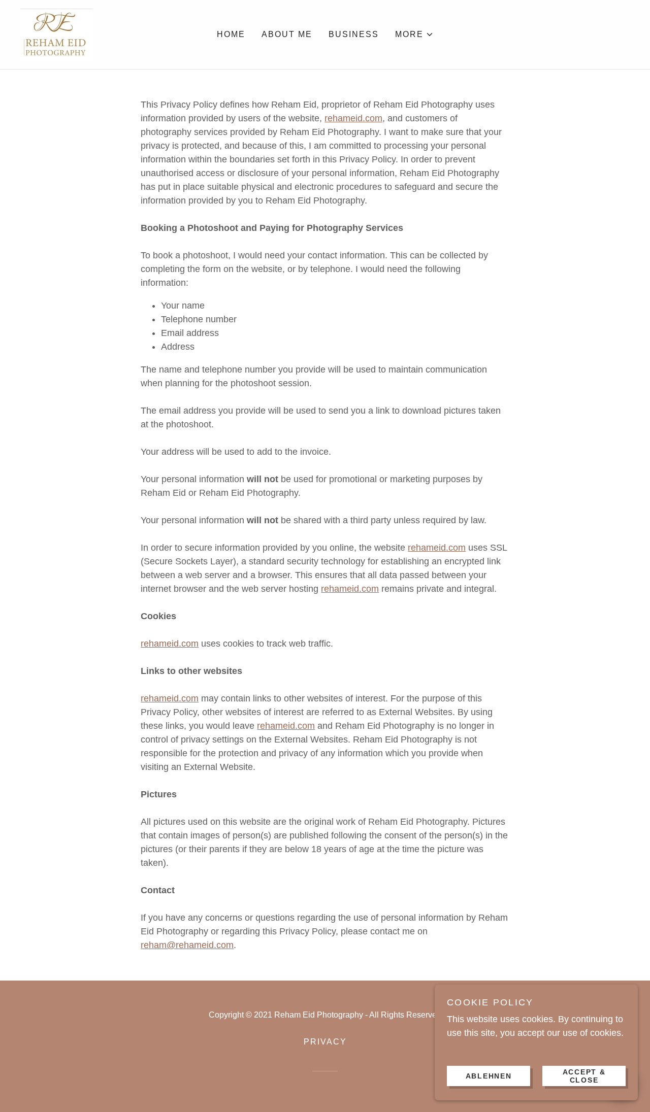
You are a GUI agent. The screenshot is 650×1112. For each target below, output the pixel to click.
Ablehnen (489, 1075)
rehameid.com (353, 118)
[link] (56, 34)
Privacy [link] (325, 1041)
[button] (414, 34)
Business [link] (354, 34)
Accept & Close (584, 1075)
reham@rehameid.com (187, 945)
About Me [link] (287, 34)
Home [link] (231, 34)
